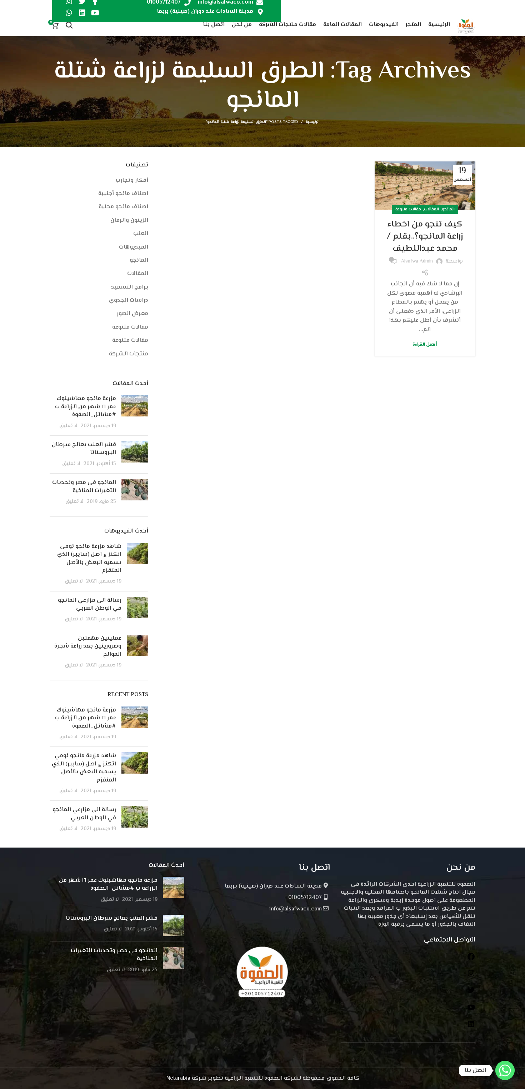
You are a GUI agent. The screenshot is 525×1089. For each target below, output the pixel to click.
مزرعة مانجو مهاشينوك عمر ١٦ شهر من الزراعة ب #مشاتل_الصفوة (85, 406)
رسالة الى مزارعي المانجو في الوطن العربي (89, 604)
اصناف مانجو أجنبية (123, 194)
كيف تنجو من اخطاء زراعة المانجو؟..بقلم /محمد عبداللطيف (425, 236)
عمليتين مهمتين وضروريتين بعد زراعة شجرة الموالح (87, 646)
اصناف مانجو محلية (123, 207)
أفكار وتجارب (132, 181)
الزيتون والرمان (129, 221)
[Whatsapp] (69, 13)
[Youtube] (95, 13)
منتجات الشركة (128, 354)
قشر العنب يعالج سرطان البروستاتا (84, 448)
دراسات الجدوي (128, 301)
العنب (140, 234)
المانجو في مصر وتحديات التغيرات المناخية (84, 486)
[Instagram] (471, 976)
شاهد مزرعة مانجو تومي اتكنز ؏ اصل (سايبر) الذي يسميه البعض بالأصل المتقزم (89, 558)
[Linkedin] (82, 13)
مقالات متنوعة (408, 209)
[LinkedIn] (471, 1027)
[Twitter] (471, 993)
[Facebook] (471, 959)
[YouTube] (471, 1010)
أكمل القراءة (424, 345)
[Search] (69, 25)
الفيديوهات (133, 247)
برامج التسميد (129, 287)
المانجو (448, 209)
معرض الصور (132, 314)
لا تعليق (68, 426)
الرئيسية (313, 122)
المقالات (431, 209)
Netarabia (178, 1078)
